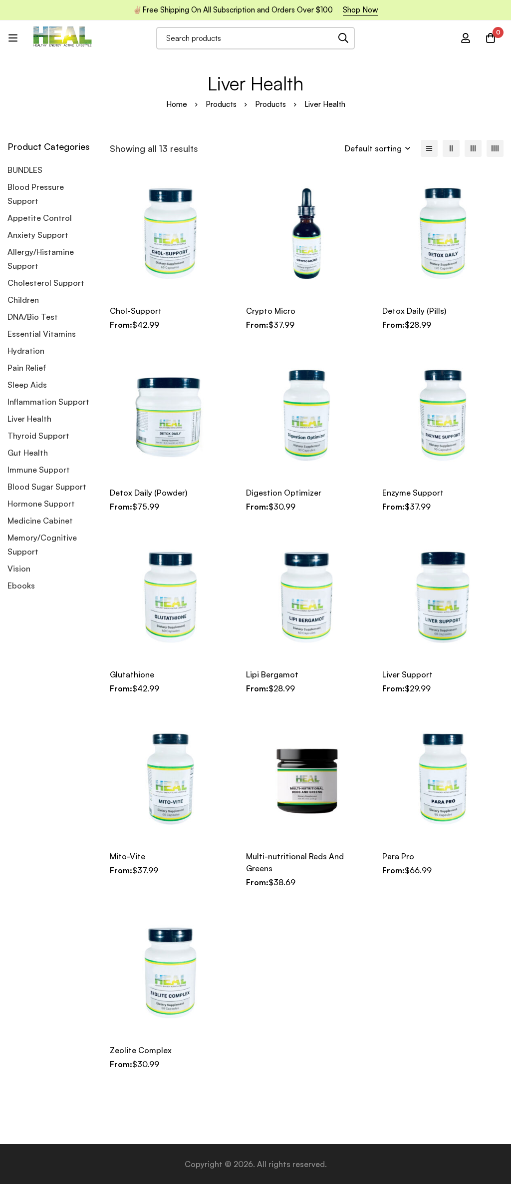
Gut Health (27, 453)
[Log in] (465, 37)
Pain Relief (26, 368)
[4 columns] (495, 148)
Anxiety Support (37, 235)
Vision (18, 569)
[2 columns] (451, 148)
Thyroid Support (38, 436)
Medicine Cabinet (40, 521)
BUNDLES (24, 170)
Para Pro (398, 856)
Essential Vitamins (41, 334)
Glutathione (132, 674)
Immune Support (38, 470)
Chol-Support (136, 311)
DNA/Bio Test (32, 317)
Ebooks (21, 586)
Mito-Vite (127, 856)
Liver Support (407, 674)
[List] (429, 148)
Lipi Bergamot (272, 674)
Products (221, 104)
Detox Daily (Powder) (148, 493)
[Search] (343, 38)
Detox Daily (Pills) (414, 311)
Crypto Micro (270, 311)
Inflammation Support (48, 402)
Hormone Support (41, 504)
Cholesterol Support (45, 283)
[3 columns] (473, 148)
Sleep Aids (27, 385)
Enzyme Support (413, 493)
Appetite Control (39, 218)
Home (176, 104)
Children (23, 300)
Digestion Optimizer (283, 493)
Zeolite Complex (141, 1050)
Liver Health (29, 419)
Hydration (25, 351)
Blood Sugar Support (46, 487)
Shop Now (360, 9)
